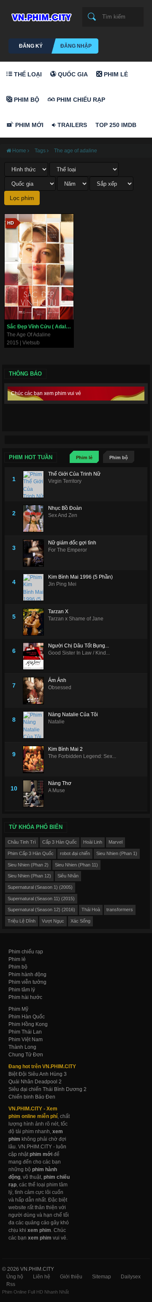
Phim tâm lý (21, 990)
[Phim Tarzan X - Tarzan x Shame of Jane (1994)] (35, 622)
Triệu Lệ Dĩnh (21, 920)
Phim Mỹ (18, 1009)
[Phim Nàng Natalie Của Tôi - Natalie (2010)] (35, 725)
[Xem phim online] (40, 15)
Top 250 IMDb (115, 125)
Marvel (115, 842)
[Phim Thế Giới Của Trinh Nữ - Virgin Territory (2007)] (35, 484)
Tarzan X (58, 611)
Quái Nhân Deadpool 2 (35, 1082)
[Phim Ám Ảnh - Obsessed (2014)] (35, 690)
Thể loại (27, 74)
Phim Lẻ (115, 74)
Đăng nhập (76, 46)
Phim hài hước (25, 997)
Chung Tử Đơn (25, 1055)
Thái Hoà (90, 909)
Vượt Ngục (53, 920)
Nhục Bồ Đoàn (65, 508)
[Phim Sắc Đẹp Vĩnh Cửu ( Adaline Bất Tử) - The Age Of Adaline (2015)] (39, 266)
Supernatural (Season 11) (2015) (41, 898)
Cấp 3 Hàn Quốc (59, 842)
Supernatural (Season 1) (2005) (40, 887)
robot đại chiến (75, 853)
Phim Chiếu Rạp (80, 99)
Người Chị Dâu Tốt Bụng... (78, 646)
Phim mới (28, 125)
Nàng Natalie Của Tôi (73, 714)
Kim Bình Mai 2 (65, 749)
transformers (119, 909)
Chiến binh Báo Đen (31, 1097)
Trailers (71, 125)
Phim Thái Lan (25, 1032)
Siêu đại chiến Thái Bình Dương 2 (47, 1089)
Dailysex (131, 1277)
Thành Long (22, 1047)
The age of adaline (75, 151)
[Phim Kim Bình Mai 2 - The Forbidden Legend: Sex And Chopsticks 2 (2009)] (35, 759)
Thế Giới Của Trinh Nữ (74, 474)
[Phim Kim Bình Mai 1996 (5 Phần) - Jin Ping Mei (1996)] (35, 587)
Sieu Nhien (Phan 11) (76, 864)
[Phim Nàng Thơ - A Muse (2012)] (35, 793)
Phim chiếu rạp (25, 952)
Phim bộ (118, 457)
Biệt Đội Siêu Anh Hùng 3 (37, 1074)
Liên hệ (41, 1277)
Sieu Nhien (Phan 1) (116, 853)
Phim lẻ (84, 457)
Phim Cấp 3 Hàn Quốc (31, 853)
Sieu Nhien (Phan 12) (29, 875)
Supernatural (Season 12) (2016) (41, 909)
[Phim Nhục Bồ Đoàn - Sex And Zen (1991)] (35, 518)
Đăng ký (31, 46)
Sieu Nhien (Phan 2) (28, 864)
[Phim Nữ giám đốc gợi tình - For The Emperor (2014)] (35, 553)
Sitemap (101, 1277)
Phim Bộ (25, 99)
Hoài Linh (92, 842)
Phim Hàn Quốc (26, 1017)
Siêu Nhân (68, 875)
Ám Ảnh (57, 680)
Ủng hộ (14, 1277)
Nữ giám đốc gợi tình (72, 543)
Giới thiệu (71, 1277)
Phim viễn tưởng (27, 982)
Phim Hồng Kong (28, 1024)
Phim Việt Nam (25, 1039)
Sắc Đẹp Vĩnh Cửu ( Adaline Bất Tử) (40, 327)
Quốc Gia (72, 74)
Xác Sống (80, 920)
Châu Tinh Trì (22, 842)
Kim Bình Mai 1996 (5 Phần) (80, 577)
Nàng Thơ (59, 783)
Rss (10, 1284)
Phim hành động (27, 974)
